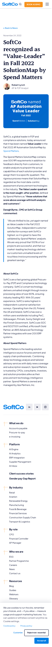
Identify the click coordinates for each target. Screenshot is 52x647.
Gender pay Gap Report (22, 478)
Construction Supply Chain (22, 517)
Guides (12, 590)
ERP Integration (17, 457)
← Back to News (10, 28)
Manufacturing (16, 505)
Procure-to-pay (17, 432)
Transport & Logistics (19, 521)
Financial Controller (18, 538)
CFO (11, 534)
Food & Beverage (17, 509)
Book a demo (33, 4)
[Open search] (20, 4)
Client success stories (21, 473)
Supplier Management (20, 461)
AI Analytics (15, 453)
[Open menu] (47, 4)
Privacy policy (26, 626)
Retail (12, 492)
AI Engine (13, 449)
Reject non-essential (36, 633)
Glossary (13, 598)
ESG (11, 556)
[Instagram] (45, 407)
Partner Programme (19, 560)
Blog (11, 586)
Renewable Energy (18, 500)
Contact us (14, 573)
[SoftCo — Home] (10, 4)
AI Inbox (13, 466)
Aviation (13, 496)
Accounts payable (18, 428)
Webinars (13, 594)
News (12, 569)
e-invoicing (14, 436)
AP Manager (15, 542)
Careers (13, 565)
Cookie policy (9, 626)
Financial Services (18, 513)
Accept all (41, 641)
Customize (18, 633)
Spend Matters (11, 150)
